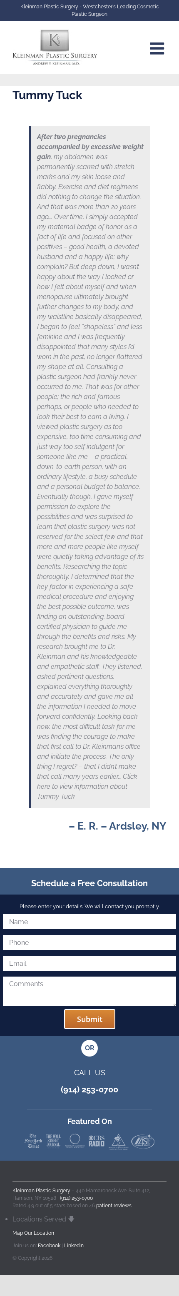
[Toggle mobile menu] (158, 48)
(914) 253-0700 (76, 1198)
